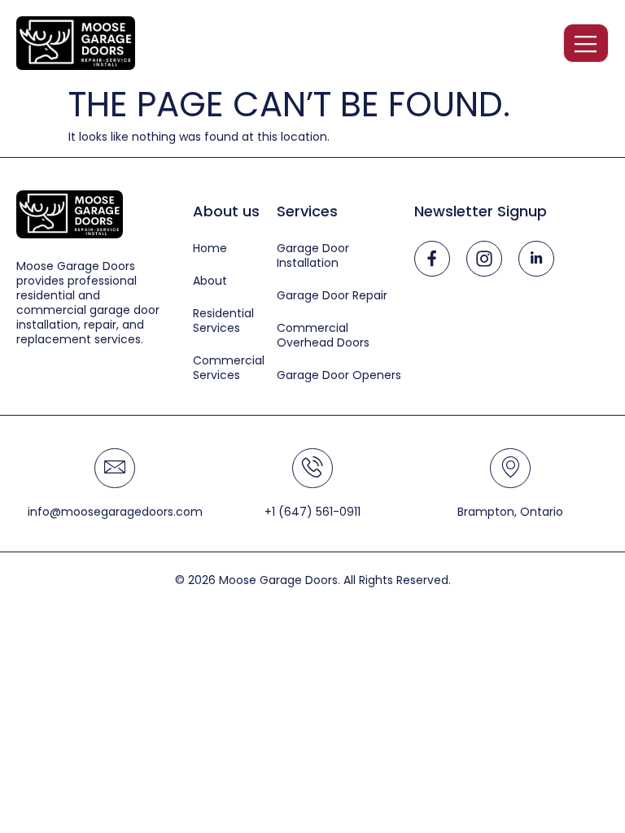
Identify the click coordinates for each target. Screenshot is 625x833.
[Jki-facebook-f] (432, 259)
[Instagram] (484, 259)
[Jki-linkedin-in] (536, 259)
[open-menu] (586, 43)
